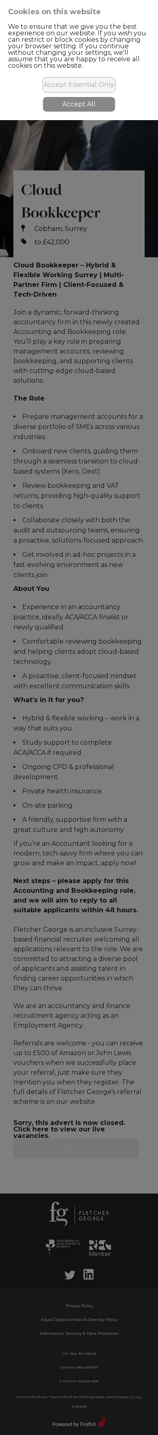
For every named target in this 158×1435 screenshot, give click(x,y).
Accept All (79, 104)
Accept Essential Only (79, 84)
